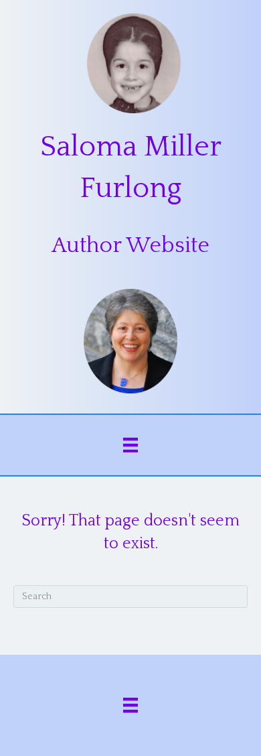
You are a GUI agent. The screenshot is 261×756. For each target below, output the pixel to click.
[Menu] (130, 445)
